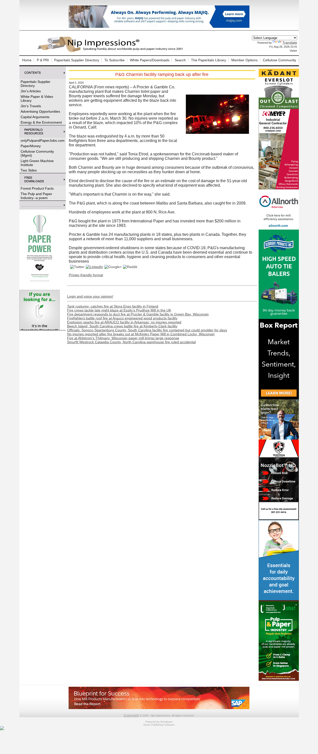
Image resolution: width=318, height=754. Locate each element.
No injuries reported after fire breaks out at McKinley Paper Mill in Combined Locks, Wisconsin (141, 334)
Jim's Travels (31, 106)
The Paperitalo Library (208, 60)
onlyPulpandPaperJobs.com (43, 140)
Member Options (244, 60)
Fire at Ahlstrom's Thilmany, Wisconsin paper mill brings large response (123, 338)
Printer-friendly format (86, 275)
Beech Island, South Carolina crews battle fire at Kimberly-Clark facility (122, 326)
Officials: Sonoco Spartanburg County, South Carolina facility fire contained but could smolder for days (147, 330)
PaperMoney (31, 146)
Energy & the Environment (41, 122)
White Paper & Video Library (37, 99)
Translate (289, 42)
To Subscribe (114, 60)
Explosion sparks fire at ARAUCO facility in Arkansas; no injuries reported (124, 322)
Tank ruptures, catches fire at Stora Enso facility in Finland (112, 306)
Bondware (166, 721)
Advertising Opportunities (40, 111)
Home (27, 60)
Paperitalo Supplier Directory (76, 60)
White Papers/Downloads (149, 60)
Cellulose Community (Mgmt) (37, 153)
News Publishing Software (159, 724)
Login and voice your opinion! (90, 296)
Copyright (131, 715)
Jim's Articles (31, 91)
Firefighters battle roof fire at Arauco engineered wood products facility (122, 318)
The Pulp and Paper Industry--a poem (36, 196)
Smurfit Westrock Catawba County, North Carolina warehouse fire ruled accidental (131, 342)
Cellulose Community (279, 60)
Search (180, 60)
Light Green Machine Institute (37, 163)
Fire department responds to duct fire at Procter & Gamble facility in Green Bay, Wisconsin (138, 314)
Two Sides (29, 170)
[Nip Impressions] (111, 51)
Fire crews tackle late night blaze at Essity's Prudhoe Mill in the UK (119, 310)
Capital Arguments (35, 117)
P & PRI (43, 60)
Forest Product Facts (37, 188)
